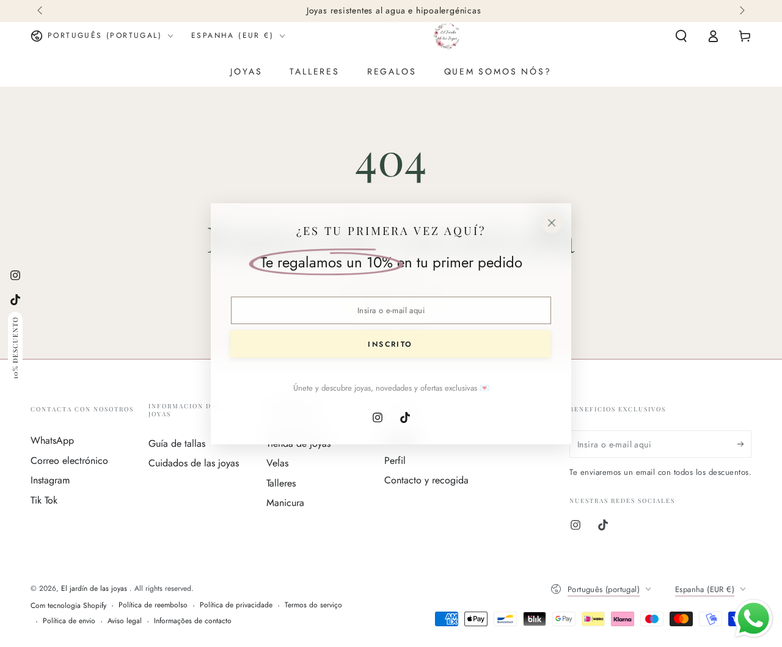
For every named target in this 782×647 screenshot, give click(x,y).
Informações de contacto (193, 621)
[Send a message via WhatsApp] (753, 618)
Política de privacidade (236, 605)
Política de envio (69, 621)
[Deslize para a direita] (741, 11)
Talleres (281, 483)
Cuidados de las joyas (193, 463)
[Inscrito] (744, 443)
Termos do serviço (313, 605)
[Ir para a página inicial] (447, 36)
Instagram (50, 480)
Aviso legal (125, 621)
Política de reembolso (153, 605)
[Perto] (551, 222)
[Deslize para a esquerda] (41, 11)
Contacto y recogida (426, 480)
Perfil (395, 461)
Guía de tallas (176, 443)
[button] (681, 36)
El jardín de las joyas (95, 588)
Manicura (285, 503)
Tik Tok (44, 500)
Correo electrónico (69, 461)
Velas (277, 463)
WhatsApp (52, 440)
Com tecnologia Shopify (68, 606)
